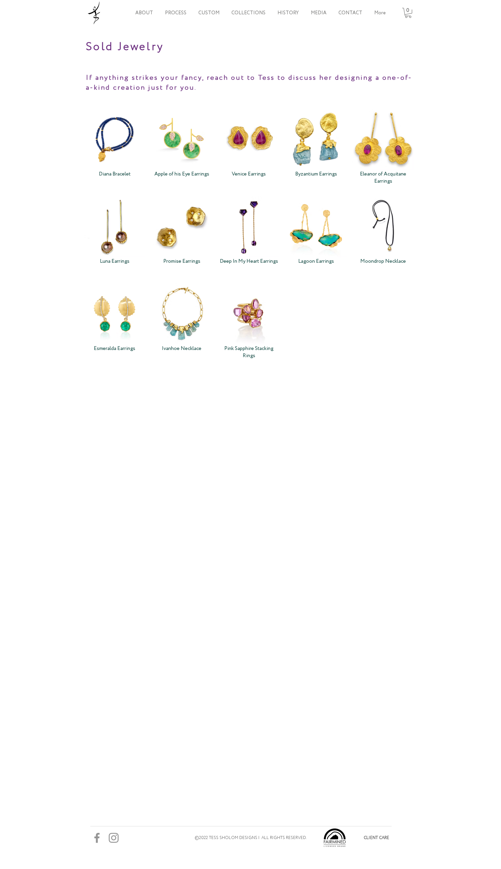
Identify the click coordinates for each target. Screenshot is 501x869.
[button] (248, 13)
